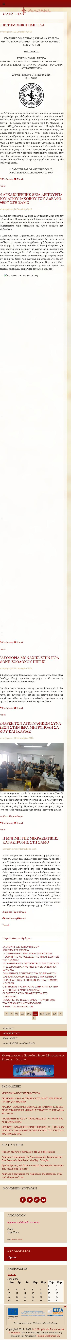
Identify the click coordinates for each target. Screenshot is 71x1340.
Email (19, 179)
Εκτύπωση (11, 918)
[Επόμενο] (60, 1014)
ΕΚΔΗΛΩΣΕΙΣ (10, 1038)
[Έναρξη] (6, 1014)
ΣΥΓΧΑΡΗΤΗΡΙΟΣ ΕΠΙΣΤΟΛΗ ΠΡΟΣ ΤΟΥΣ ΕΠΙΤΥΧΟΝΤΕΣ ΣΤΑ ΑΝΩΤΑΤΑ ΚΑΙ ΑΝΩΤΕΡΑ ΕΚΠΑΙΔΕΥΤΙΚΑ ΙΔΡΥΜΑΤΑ (30, 966)
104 (48, 1013)
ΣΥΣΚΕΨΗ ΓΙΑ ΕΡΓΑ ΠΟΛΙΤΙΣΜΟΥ (20, 947)
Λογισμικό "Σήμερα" (17, 1239)
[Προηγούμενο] (11, 1014)
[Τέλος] (34, 1018)
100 (22, 1013)
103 (42, 1013)
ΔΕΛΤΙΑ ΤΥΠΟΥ (11, 1033)
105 (55, 1013)
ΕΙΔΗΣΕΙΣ (8, 1028)
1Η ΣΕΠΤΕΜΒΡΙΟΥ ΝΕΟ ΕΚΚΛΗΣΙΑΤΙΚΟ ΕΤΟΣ (27, 953)
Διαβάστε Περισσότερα (14, 912)
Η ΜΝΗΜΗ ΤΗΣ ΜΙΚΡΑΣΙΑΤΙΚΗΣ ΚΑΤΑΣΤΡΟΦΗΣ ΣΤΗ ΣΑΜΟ (30, 840)
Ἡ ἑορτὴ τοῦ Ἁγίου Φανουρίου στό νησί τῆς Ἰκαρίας (28, 1151)
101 (29, 1013)
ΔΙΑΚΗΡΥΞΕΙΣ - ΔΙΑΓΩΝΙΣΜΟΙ (19, 1043)
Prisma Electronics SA (48, 1336)
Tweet (5, 925)
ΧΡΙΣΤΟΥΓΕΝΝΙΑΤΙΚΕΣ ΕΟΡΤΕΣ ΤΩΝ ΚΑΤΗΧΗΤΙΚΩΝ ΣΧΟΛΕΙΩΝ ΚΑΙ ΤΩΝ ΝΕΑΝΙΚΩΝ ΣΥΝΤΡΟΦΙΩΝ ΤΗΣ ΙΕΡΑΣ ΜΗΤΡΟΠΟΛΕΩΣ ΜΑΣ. (33, 1130)
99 (16, 1013)
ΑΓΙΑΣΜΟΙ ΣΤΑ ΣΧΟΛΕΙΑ (15, 950)
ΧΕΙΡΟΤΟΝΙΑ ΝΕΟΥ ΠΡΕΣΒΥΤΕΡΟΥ (21, 1093)
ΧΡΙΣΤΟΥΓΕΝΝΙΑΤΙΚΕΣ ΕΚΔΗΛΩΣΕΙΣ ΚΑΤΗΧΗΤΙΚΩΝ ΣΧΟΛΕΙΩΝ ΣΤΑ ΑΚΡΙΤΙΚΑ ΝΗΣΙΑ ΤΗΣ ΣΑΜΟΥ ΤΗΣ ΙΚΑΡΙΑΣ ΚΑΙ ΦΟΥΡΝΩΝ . (33, 1110)
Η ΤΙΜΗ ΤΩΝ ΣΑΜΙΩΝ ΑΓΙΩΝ (17, 1006)
